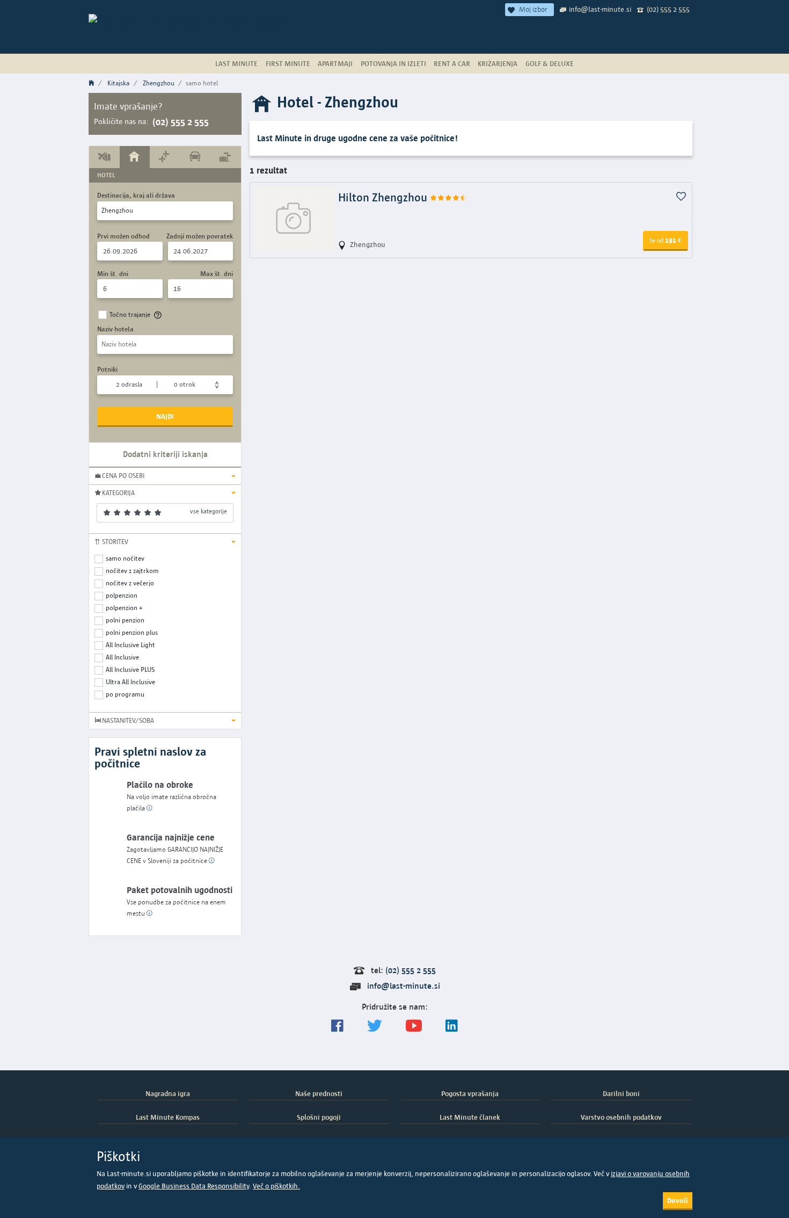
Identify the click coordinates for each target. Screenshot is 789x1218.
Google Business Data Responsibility (193, 1186)
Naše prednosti (318, 1093)
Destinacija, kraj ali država (136, 195)
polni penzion (125, 620)
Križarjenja (497, 63)
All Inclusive (122, 657)
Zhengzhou (158, 82)
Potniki (107, 369)
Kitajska (118, 82)
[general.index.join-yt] (414, 1026)
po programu (125, 694)
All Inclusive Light (130, 644)
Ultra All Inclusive (130, 681)
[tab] (104, 157)
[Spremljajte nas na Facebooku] (337, 1026)
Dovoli (677, 1200)
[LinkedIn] (452, 1026)
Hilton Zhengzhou (384, 197)
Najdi (165, 416)
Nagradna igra (167, 1093)
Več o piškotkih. (276, 1186)
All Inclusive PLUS (130, 669)
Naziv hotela (115, 328)
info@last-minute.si (600, 9)
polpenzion (121, 595)
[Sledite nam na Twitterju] (374, 1026)
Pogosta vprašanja (470, 1093)
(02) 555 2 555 (668, 9)
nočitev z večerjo (130, 582)
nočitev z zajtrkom (132, 570)
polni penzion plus (132, 632)
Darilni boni (621, 1093)
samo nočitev (125, 558)
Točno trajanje (129, 314)
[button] (165, 475)
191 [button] (665, 240)
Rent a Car (452, 63)
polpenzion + (124, 607)
